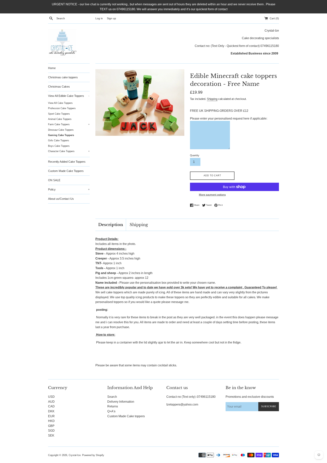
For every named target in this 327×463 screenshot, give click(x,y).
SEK (51, 435)
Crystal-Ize (75, 455)
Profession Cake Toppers (62, 108)
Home (52, 68)
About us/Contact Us (61, 198)
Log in (99, 18)
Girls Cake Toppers (58, 140)
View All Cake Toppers (60, 103)
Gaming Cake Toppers (61, 135)
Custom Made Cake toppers (126, 416)
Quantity (194, 155)
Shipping (212, 98)
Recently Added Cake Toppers (67, 161)
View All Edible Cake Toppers (68, 95)
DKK (51, 411)
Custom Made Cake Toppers (66, 170)
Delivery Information (120, 401)
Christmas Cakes (59, 86)
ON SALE (54, 180)
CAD (51, 406)
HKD (51, 421)
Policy (69, 189)
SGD (51, 430)
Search (112, 396)
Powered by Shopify (93, 455)
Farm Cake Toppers (69, 124)
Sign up (111, 18)
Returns (112, 406)
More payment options (212, 194)
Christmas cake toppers (63, 77)
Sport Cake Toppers (59, 113)
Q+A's (111, 411)
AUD (51, 401)
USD (51, 396)
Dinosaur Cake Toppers (61, 129)
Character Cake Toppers (69, 151)
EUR (51, 416)
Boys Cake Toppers (59, 145)
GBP (51, 425)
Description (110, 224)
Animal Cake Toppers (60, 119)
